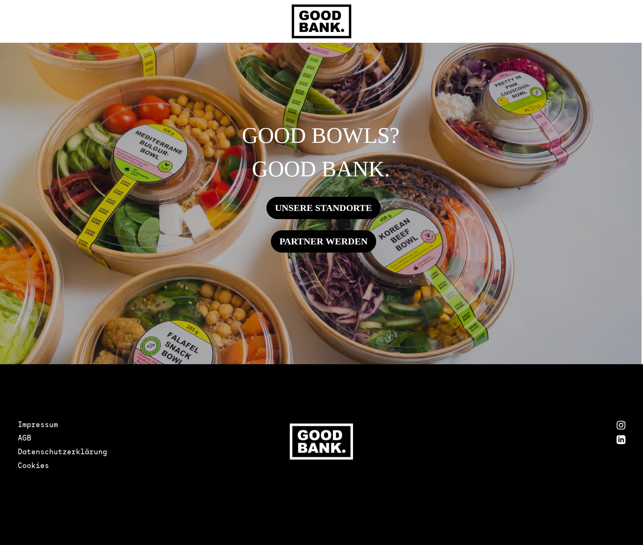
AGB (24, 438)
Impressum (38, 425)
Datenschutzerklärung (62, 452)
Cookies (33, 466)
